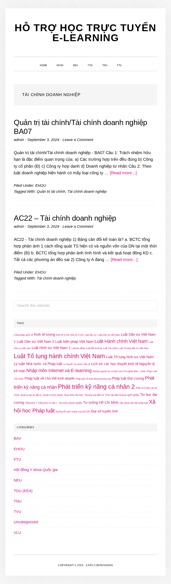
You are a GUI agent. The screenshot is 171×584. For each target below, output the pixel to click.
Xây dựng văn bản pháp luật (133, 403)
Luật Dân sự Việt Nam (109, 335)
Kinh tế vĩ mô (76, 335)
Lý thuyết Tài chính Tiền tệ (76, 364)
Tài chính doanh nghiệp (87, 191)
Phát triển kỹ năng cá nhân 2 (96, 386)
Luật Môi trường (94, 348)
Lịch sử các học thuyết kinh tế (114, 364)
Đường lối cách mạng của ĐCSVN (73, 411)
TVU (17, 512)
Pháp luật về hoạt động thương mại (93, 378)
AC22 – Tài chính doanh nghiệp (65, 218)
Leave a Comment (78, 140)
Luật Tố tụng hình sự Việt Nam (130, 357)
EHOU (40, 185)
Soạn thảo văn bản (73, 395)
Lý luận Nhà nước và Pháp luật (38, 364)
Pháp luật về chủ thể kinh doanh (49, 378)
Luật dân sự (90, 335)
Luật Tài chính (110, 348)
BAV (17, 438)
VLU (17, 533)
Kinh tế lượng (44, 335)
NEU (18, 480)
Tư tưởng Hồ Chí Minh (100, 403)
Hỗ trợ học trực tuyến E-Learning (85, 32)
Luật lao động (78, 348)
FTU (17, 459)
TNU (17, 501)
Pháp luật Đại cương (128, 378)
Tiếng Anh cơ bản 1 (48, 403)
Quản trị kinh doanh (53, 395)
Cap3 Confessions (99, 565)
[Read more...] (123, 173)
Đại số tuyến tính (104, 411)
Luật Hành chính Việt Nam (121, 341)
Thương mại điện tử (94, 395)
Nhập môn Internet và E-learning (59, 370)
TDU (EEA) (23, 491)
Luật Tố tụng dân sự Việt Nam (133, 348)
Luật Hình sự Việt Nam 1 (51, 348)
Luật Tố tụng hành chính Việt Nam (59, 356)
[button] (131, 61)
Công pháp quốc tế (23, 335)
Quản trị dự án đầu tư (31, 395)
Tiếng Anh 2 (31, 403)
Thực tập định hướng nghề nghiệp (122, 395)
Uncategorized (26, 522)
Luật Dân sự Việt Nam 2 (35, 342)
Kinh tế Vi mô (62, 335)
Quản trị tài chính (51, 191)
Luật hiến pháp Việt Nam (74, 342)
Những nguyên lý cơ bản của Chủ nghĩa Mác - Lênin (119, 371)
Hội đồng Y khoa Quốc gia (36, 470)
